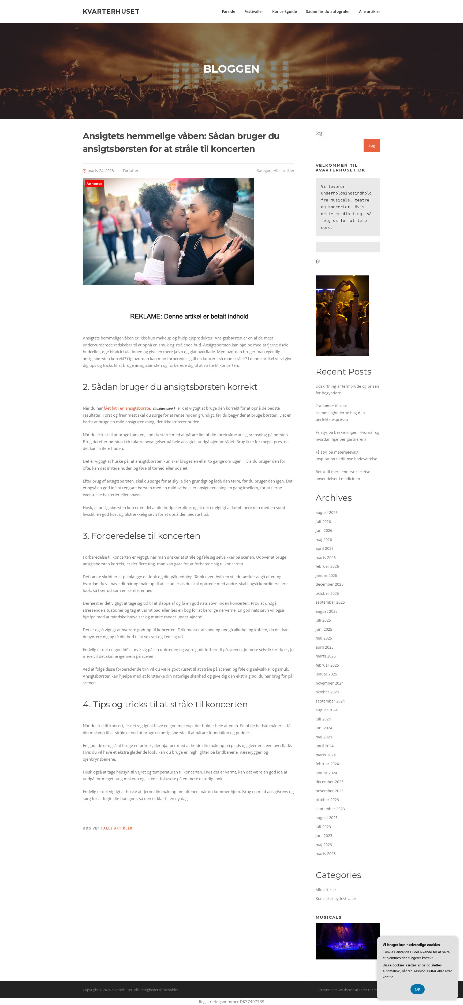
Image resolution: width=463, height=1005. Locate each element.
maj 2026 (324, 539)
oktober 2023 (327, 799)
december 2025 (329, 584)
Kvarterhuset (111, 11)
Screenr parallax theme (336, 989)
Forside (228, 11)
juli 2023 (323, 826)
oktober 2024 (327, 691)
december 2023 (329, 781)
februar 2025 (327, 665)
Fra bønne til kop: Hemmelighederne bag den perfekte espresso (340, 412)
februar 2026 (327, 566)
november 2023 (329, 790)
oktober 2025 (327, 593)
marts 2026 (326, 557)
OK (417, 989)
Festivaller (253, 11)
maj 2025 (324, 638)
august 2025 (327, 611)
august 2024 (327, 709)
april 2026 (325, 548)
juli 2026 (323, 521)
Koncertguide (284, 11)
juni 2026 (324, 530)
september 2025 (330, 602)
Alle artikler (369, 11)
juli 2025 (323, 620)
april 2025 (325, 647)
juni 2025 (324, 629)
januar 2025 (326, 674)
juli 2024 (323, 719)
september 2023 (330, 808)
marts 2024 (326, 754)
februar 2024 (327, 763)
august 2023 (327, 817)
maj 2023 (324, 844)
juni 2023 (324, 835)
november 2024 (329, 683)
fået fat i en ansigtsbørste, (127, 408)
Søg (319, 133)
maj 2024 (324, 736)
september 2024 (330, 701)
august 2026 (327, 512)
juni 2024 (324, 727)
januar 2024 (326, 772)
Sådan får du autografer (328, 11)
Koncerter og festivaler (336, 898)
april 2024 (325, 745)
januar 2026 (326, 575)
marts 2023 (326, 853)
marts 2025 (326, 656)
